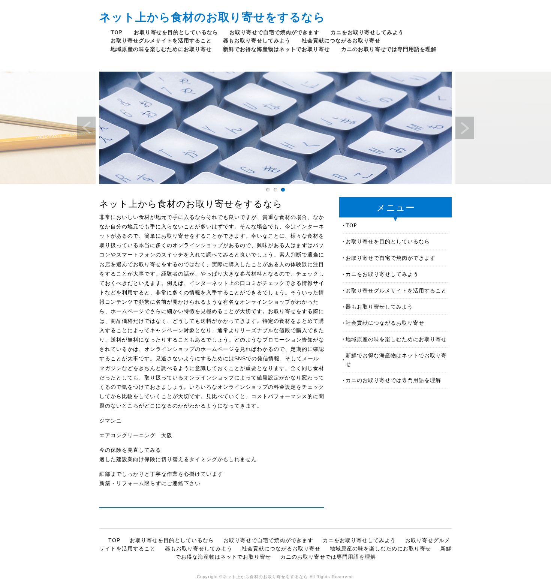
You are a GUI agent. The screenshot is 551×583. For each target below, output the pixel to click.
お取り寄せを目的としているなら (176, 32)
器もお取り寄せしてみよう (256, 40)
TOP (117, 32)
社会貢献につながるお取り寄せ (341, 40)
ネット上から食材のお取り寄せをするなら (212, 16)
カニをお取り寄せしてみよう (367, 32)
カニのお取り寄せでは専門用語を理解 (389, 48)
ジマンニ (110, 421)
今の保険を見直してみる (130, 450)
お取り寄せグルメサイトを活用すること (161, 40)
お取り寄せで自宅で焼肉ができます (274, 32)
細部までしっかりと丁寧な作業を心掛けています (161, 474)
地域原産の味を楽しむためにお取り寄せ (161, 48)
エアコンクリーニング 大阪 (135, 435)
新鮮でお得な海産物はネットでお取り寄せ (276, 48)
